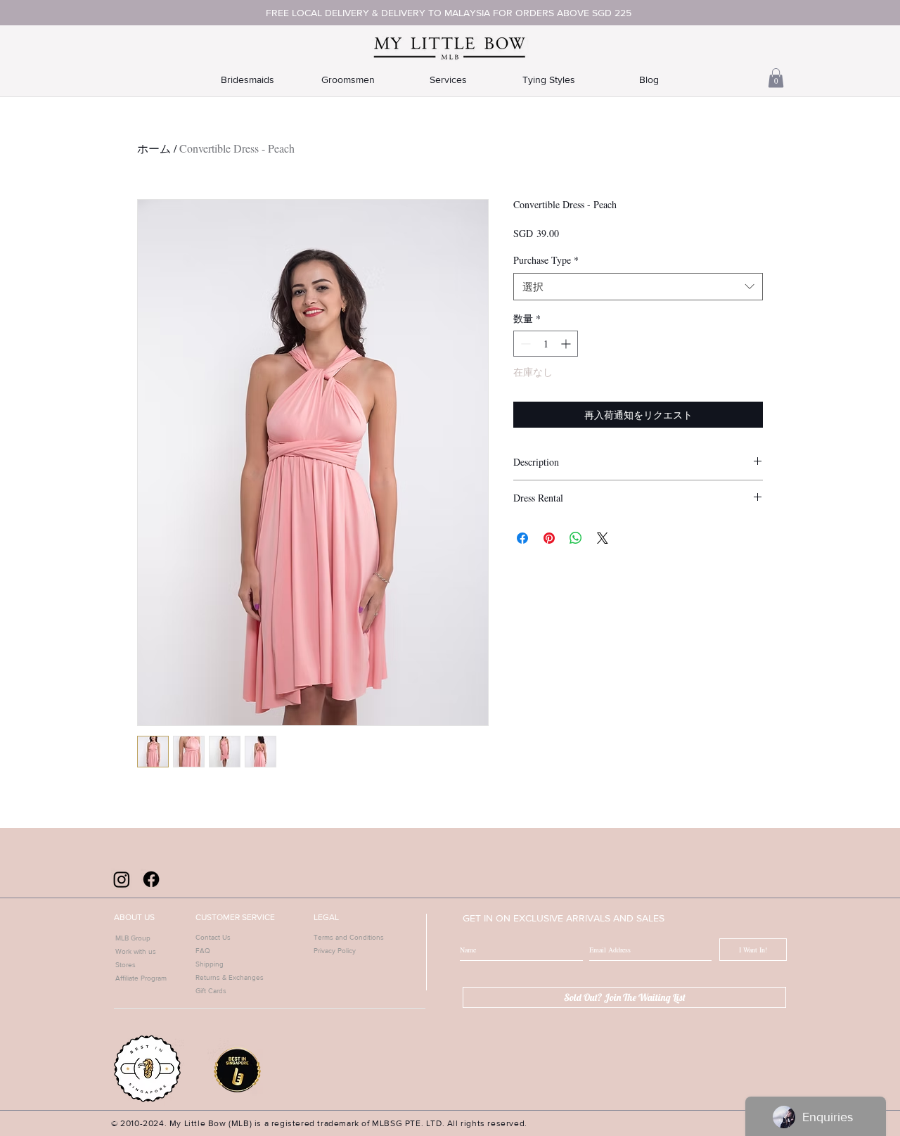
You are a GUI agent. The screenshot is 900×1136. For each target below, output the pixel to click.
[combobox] (638, 286)
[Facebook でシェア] (522, 538)
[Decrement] (524, 343)
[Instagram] (121, 879)
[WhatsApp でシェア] (575, 538)
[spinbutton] (545, 343)
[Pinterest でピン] (549, 538)
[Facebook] (151, 879)
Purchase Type (546, 260)
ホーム (154, 148)
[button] (776, 77)
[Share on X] (602, 538)
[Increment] (567, 343)
